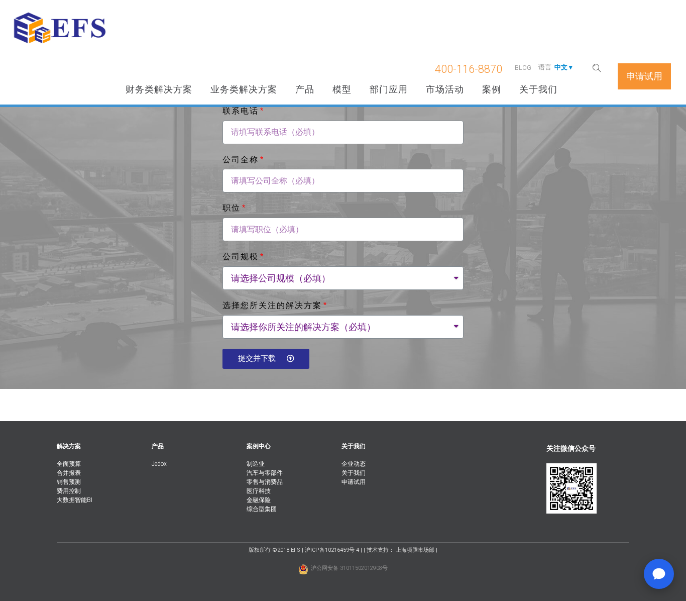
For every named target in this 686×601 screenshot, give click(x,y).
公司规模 (240, 256)
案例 (491, 89)
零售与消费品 (265, 481)
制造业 (256, 463)
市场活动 (445, 89)
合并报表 (69, 472)
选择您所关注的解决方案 (272, 305)
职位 (231, 208)
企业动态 (353, 463)
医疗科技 (259, 490)
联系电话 (240, 111)
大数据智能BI (74, 500)
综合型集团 (262, 509)
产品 (304, 89)
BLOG (523, 67)
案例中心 (259, 446)
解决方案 (69, 446)
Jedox (159, 463)
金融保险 (259, 500)
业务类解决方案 (243, 89)
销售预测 (69, 481)
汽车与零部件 (265, 472)
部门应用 (389, 89)
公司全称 (240, 159)
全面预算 (69, 463)
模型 (342, 89)
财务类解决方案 (159, 89)
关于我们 (538, 89)
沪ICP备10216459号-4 (332, 550)
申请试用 (353, 481)
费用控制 (69, 490)
